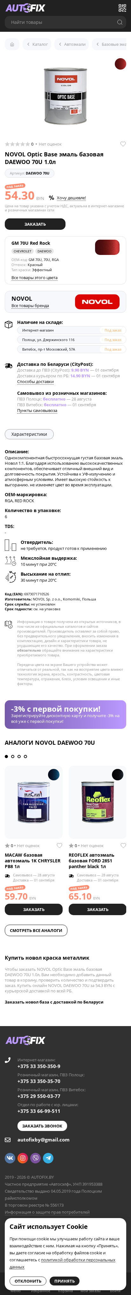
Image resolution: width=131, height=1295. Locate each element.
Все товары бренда (30, 305)
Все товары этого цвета (34, 277)
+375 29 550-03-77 (38, 1096)
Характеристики (29, 434)
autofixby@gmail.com (43, 1139)
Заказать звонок (42, 1126)
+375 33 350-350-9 (38, 1066)
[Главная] (12, 44)
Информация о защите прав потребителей (47, 1212)
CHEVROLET (22, 251)
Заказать (35, 224)
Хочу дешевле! (71, 198)
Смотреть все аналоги (36, 930)
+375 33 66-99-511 (38, 1111)
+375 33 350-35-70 (38, 1081)
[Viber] (35, 1158)
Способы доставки (35, 381)
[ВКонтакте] (10, 1158)
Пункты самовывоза (37, 410)
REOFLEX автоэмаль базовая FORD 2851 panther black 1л (91, 860)
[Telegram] (48, 1158)
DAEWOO (45, 251)
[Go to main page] (25, 8)
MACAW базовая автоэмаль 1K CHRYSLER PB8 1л (32, 860)
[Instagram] (22, 1158)
